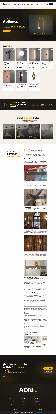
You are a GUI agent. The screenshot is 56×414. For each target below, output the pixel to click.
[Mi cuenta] (46, 4)
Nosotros (19, 4)
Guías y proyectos (41, 4)
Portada (15, 4)
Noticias (36, 4)
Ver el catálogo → (6, 30)
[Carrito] (47, 4)
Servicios (23, 4)
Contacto (51, 4)
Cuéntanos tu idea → (48, 368)
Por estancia (12, 401)
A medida (11, 404)
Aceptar (40, 412)
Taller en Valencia (37, 404)
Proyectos (32, 4)
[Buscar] (44, 4)
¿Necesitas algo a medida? (16, 30)
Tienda (27, 4)
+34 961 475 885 (37, 401)
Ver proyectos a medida (48, 371)
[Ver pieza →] (9, 54)
